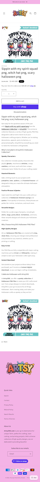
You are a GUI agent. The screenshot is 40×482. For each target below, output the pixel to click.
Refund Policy (8, 410)
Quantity (4, 90)
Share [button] (5, 342)
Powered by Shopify (20, 477)
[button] (4, 13)
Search (6, 396)
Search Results (9, 414)
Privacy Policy (8, 405)
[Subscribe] (30, 453)
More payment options (20, 111)
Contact (6, 400)
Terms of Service (9, 419)
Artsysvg (12, 477)
